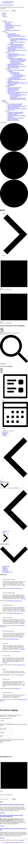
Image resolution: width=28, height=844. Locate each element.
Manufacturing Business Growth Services (16, 47)
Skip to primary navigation (8, 1)
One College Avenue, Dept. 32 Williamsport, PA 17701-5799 (15, 842)
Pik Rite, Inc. (18, 651)
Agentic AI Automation (18, 74)
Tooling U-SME (11, 51)
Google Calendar (6, 566)
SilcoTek (21, 674)
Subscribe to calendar (5, 544)
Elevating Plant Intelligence (16, 77)
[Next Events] (3, 478)
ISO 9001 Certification (12, 56)
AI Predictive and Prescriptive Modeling (16, 70)
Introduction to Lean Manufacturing (17, 60)
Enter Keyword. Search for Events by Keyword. (10, 332)
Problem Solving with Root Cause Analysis (17, 66)
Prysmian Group (17, 688)
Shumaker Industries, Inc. (17, 613)
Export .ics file (6, 570)
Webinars (4, 434)
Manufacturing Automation (13, 88)
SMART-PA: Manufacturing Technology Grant (17, 82)
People (6, 32)
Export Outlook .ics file (7, 572)
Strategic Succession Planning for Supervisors (17, 50)
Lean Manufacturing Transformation (15, 58)
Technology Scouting (12, 84)
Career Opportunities (9, 27)
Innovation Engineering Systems (14, 87)
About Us (5, 20)
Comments (2, 720)
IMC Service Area (9, 22)
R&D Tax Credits (11, 91)
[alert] (14, 273)
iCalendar (5, 567)
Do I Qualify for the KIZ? (15, 95)
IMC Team (7, 23)
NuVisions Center (21, 664)
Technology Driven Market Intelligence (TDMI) (18, 92)
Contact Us (7, 29)
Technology (7, 68)
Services (4, 31)
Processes (7, 52)
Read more (23, 598)
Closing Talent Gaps (14, 72)
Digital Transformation (15, 73)
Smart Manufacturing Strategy (19, 75)
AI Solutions (10, 71)
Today (1, 480)
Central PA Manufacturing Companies (13, 25)
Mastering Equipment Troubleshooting (16, 64)
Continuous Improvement (13, 53)
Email (1, 736)
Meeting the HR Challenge (13, 107)
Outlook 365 (5, 568)
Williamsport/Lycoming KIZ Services (18, 99)
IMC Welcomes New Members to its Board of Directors (12, 804)
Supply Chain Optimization (13, 67)
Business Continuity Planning (14, 34)
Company (2, 732)
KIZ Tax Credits (13, 96)
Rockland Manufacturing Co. (13, 639)
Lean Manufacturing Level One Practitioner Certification (16, 62)
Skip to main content (7, 2)
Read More (2, 812)
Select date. (11, 488)
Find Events (3, 363)
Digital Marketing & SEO (13, 81)
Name (1, 725)
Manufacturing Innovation (13, 89)
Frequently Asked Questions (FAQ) (12, 30)
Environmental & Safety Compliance (15, 44)
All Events (5, 435)
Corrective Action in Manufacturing (17, 38)
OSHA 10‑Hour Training (13, 65)
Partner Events (6, 433)
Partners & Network (9, 26)
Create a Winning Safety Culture (17, 45)
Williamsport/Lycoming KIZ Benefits (18, 98)
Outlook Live (5, 569)
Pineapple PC (23, 840)
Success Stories (8, 24)
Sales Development (12, 49)
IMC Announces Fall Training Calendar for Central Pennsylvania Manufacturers (11, 816)
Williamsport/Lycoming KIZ (13, 93)
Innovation (7, 86)
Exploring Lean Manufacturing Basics (18, 59)
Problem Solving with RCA (13, 120)
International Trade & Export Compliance (16, 54)
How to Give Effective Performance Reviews (17, 106)
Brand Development (12, 33)
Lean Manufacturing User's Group (15, 46)
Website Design (11, 85)
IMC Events (5, 432)
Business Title (3, 729)
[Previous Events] (15, 477)
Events (4, 100)
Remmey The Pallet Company (16, 588)
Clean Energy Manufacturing (14, 78)
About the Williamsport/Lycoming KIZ (18, 94)
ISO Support (10, 57)
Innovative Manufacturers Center (7, 5)
